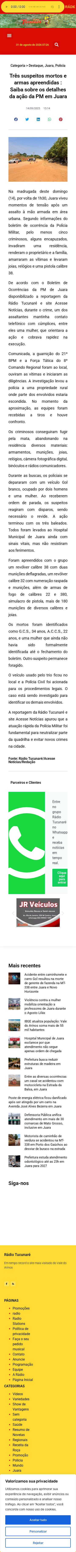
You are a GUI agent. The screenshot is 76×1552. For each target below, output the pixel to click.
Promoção (20, 1455)
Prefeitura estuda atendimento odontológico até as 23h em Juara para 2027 (45, 1161)
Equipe (18, 1370)
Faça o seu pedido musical (21, 1344)
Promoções (21, 1308)
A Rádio (18, 1375)
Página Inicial (23, 1380)
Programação (23, 1364)
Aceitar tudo (38, 1520)
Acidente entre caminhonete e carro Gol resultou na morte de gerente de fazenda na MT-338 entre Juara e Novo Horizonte (45, 983)
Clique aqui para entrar (61, 877)
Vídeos (18, 1394)
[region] (38, 1513)
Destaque (36, 66)
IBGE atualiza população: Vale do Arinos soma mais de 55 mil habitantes (45, 1025)
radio (16, 1313)
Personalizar (38, 1531)
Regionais (20, 1440)
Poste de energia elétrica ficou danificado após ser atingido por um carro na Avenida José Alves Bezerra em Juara (37, 1102)
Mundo (18, 1465)
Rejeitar (38, 1543)
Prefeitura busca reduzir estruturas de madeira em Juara (42, 1064)
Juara (49, 66)
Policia (60, 66)
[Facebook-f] (6, 1283)
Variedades (21, 1399)
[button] (9, 35)
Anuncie (19, 1359)
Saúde (17, 1425)
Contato (18, 1354)
